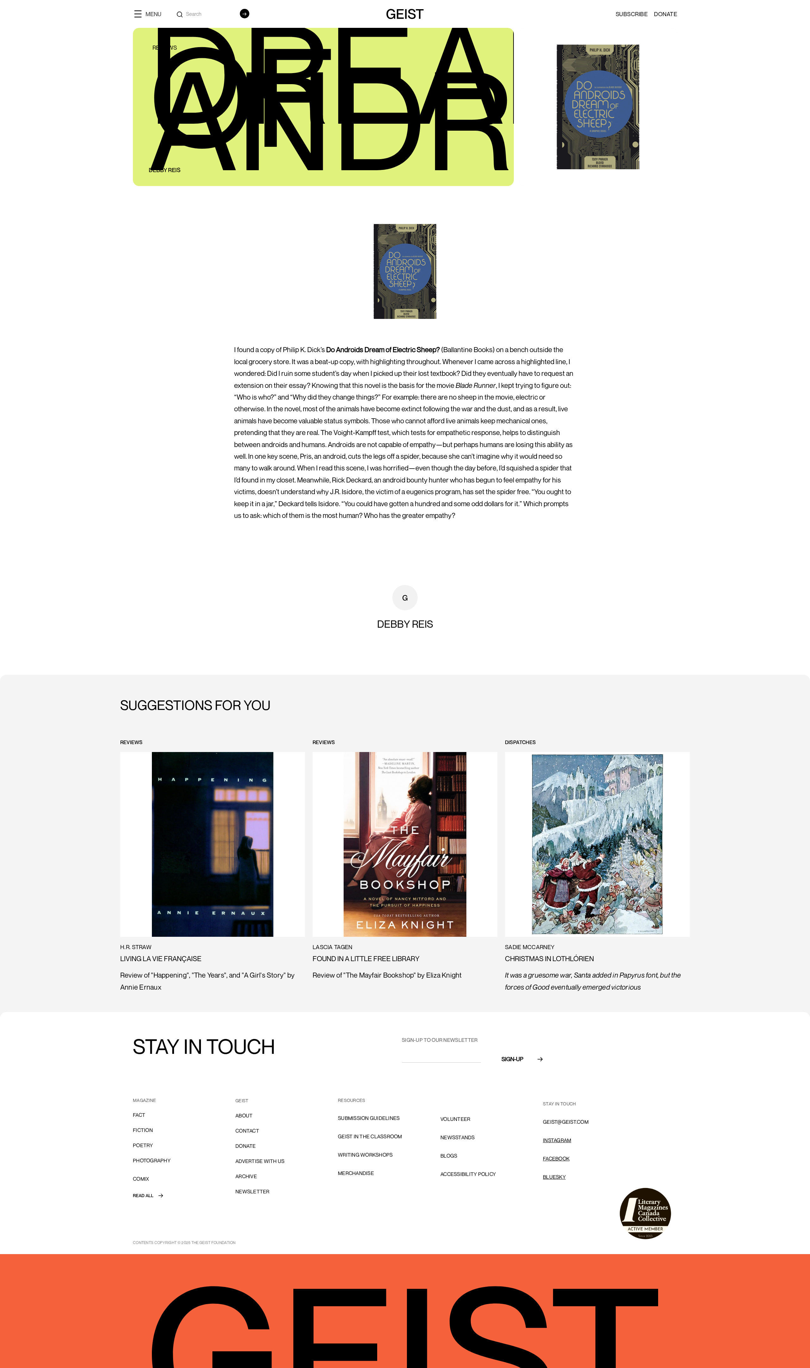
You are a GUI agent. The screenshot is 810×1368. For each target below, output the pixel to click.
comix (141, 1179)
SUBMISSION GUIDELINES (369, 1118)
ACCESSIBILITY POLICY (468, 1174)
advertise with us (259, 1161)
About (243, 1115)
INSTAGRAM (557, 1140)
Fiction (143, 1130)
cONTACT (247, 1131)
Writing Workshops (365, 1155)
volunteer (455, 1119)
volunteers (457, 1101)
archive (246, 1176)
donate (245, 1146)
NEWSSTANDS (457, 1137)
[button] (150, 13)
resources (351, 1100)
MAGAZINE (144, 1100)
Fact (139, 1115)
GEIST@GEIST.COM (566, 1122)
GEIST (241, 1100)
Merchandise (356, 1173)
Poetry (143, 1145)
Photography (152, 1160)
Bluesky (554, 1177)
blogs (448, 1156)
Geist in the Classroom (370, 1136)
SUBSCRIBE (632, 13)
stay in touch (559, 1103)
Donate (665, 13)
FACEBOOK (556, 1158)
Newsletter (252, 1191)
